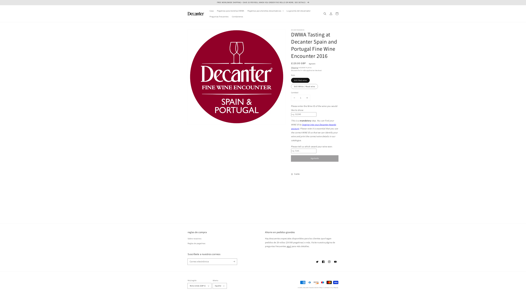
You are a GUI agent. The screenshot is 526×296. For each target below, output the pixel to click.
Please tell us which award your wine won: (312, 146)
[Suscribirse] (234, 262)
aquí (289, 246)
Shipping (294, 67)
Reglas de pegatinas (196, 243)
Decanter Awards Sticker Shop (313, 287)
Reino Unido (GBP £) (198, 286)
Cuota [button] (297, 174)
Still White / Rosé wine (304, 86)
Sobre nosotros (194, 238)
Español (218, 286)
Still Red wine (300, 80)
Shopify (335, 287)
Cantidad (294, 92)
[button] (265, 11)
